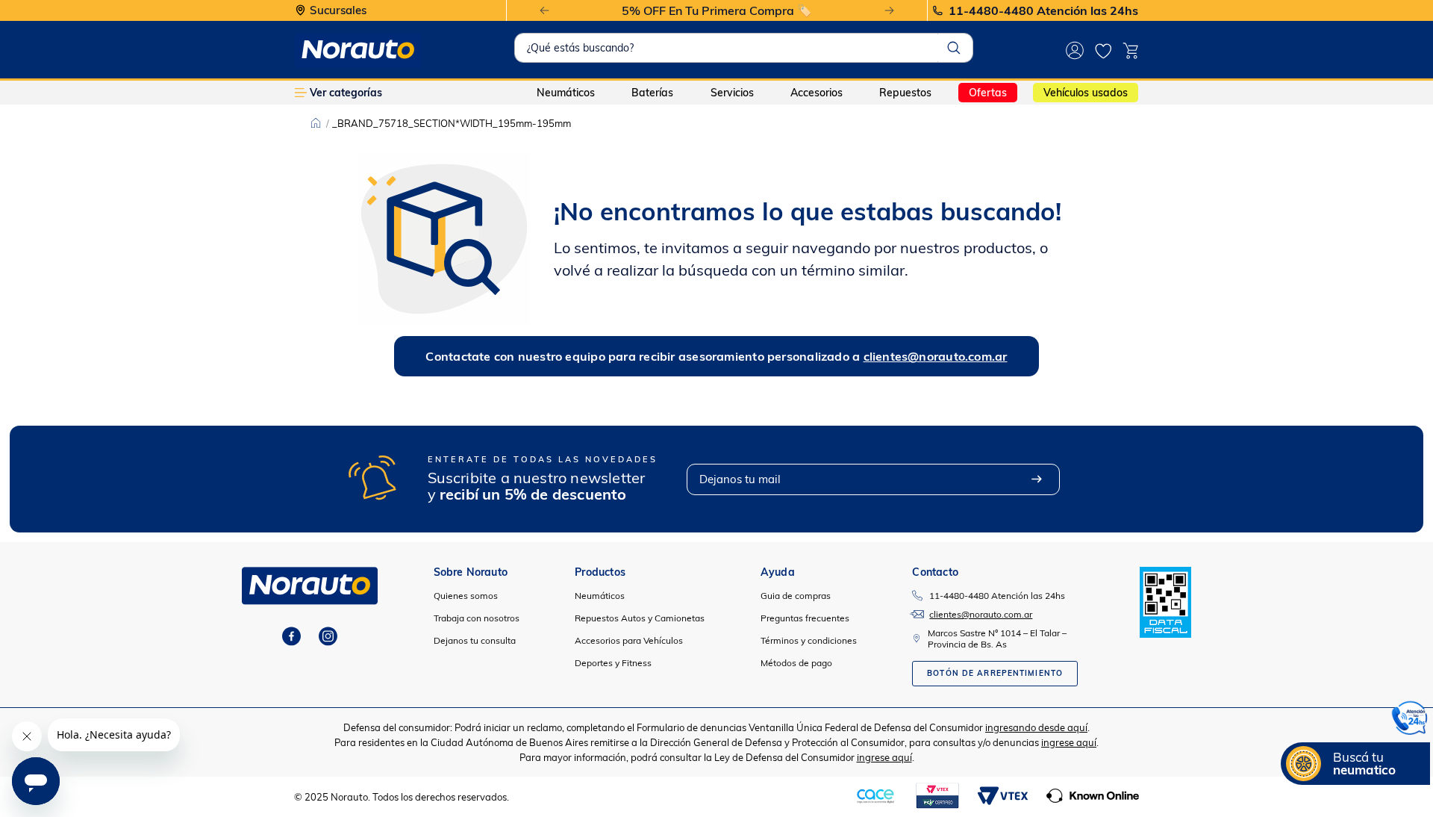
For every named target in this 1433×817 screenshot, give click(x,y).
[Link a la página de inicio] (315, 123)
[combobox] (743, 48)
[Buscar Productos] (954, 48)
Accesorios (816, 92)
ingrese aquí (1068, 742)
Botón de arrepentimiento (995, 673)
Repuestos (905, 92)
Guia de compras (796, 595)
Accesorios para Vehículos (629, 640)
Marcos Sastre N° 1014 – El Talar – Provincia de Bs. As (997, 638)
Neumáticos (566, 92)
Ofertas (988, 92)
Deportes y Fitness (613, 662)
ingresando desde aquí (1036, 727)
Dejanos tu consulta (475, 640)
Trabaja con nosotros (476, 618)
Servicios (732, 92)
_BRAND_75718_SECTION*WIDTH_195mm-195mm (451, 123)
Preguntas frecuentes (805, 618)
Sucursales (338, 11)
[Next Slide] (889, 11)
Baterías (652, 92)
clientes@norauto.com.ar (936, 356)
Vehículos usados (1085, 92)
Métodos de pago (796, 662)
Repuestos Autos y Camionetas (640, 618)
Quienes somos (466, 595)
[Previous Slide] (544, 11)
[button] (1410, 720)
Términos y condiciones (809, 640)
